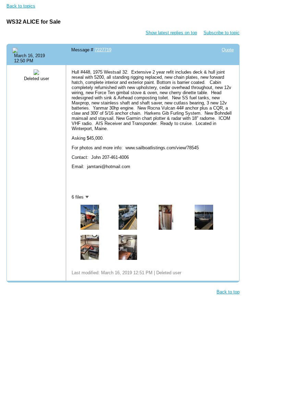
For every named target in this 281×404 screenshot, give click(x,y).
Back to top (228, 291)
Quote (228, 49)
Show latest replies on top (171, 32)
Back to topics (21, 6)
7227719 (103, 49)
